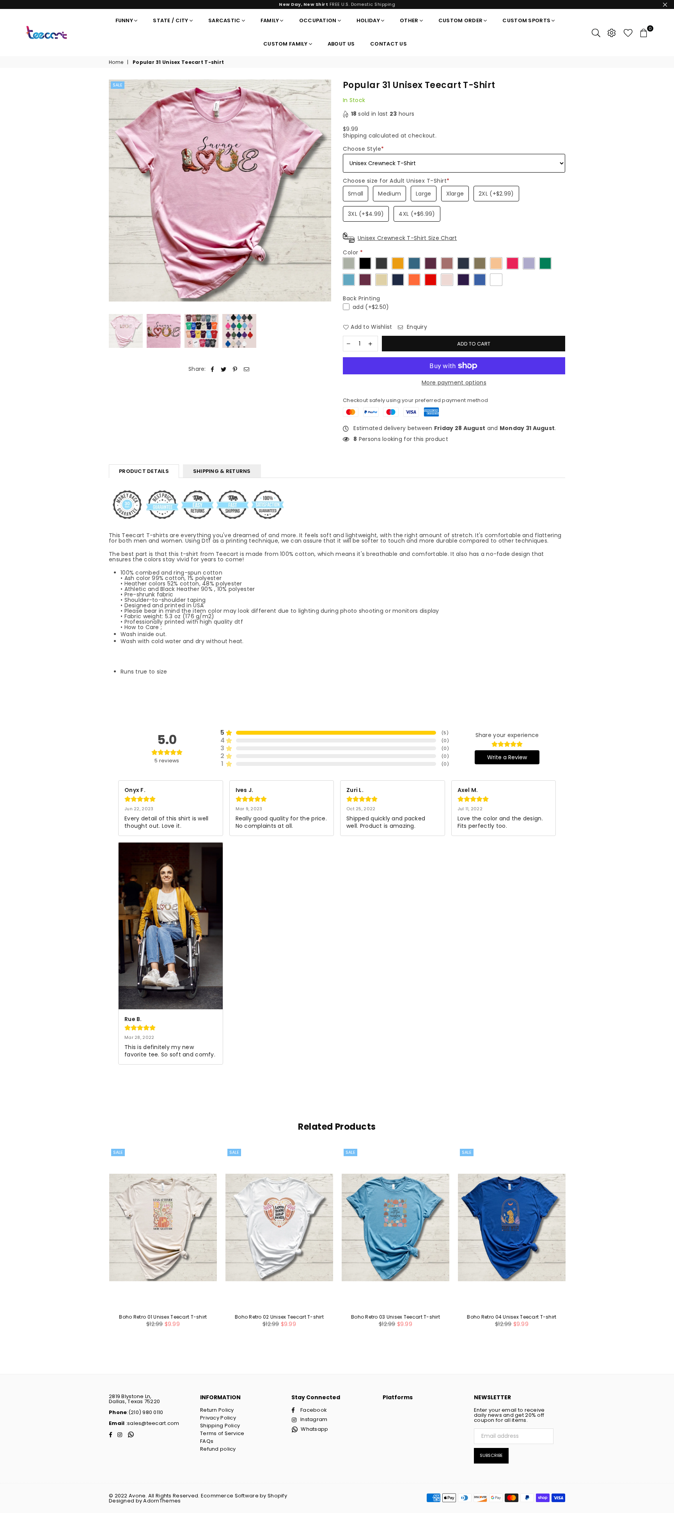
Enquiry (416, 327)
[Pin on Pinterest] (235, 369)
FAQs (206, 1441)
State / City (170, 20)
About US (341, 44)
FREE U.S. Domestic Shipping (337, 4)
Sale (117, 85)
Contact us (388, 44)
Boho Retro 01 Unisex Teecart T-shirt (163, 1317)
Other (409, 20)
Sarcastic (224, 20)
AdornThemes (162, 1500)
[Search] (596, 32)
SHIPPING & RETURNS (222, 471)
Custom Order (460, 20)
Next (324, 191)
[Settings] (611, 32)
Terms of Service (222, 1433)
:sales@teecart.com (151, 1423)
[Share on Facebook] (212, 369)
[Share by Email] (247, 369)
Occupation (318, 20)
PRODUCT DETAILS (144, 471)
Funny (124, 20)
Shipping (355, 135)
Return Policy (217, 1410)
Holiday (368, 20)
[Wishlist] (628, 32)
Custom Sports (526, 20)
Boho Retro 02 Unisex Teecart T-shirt (279, 1317)
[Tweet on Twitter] (224, 369)
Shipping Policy (220, 1425)
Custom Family (285, 44)
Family (270, 20)
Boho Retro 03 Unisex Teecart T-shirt (395, 1317)
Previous (115, 191)
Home (116, 62)
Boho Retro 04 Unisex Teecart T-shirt (511, 1317)
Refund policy (218, 1449)
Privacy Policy (218, 1417)
